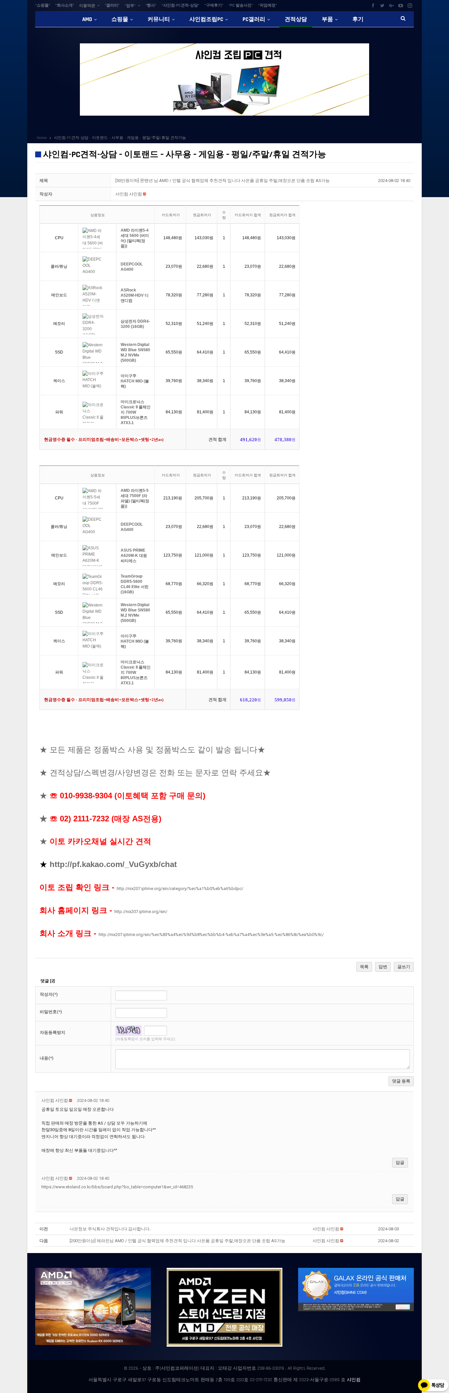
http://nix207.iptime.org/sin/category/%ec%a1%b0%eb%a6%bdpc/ (180, 888)
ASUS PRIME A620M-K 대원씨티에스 (134, 555)
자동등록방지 (52, 1032)
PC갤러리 (254, 19)
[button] (128, 194)
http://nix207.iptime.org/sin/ (140, 911)
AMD (87, 19)
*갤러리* (112, 5)
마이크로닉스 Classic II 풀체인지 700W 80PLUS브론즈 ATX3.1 (136, 412)
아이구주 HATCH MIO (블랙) (135, 381)
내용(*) (47, 1058)
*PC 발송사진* (240, 5)
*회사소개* (64, 5)
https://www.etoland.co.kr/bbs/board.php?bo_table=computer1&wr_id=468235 (117, 1186)
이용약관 (87, 5)
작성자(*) (49, 994)
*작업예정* (267, 5)
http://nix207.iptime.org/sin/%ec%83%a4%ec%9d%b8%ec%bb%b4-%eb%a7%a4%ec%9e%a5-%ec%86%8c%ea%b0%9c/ (211, 934)
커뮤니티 (159, 19)
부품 (327, 19)
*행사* (150, 5)
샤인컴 (354, 1380)
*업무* (130, 5)
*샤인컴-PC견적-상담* (180, 5)
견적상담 (296, 19)
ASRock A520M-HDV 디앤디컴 (135, 295)
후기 (358, 19)
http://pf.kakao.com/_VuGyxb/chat (113, 864)
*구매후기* (214, 5)
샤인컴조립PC (206, 19)
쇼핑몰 (119, 19)
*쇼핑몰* (42, 5)
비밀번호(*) (51, 1011)
